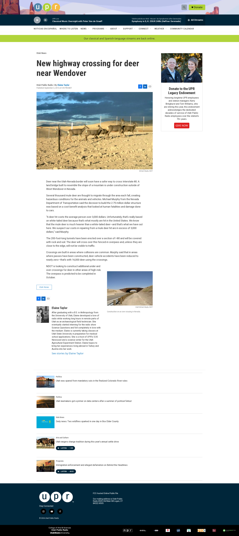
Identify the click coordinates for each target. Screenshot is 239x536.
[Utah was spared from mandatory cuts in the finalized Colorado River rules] (45, 382)
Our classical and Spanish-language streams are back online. (119, 38)
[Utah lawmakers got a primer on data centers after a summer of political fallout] (45, 402)
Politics (59, 377)
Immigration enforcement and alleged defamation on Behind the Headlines (92, 465)
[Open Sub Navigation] (89, 29)
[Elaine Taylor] (43, 314)
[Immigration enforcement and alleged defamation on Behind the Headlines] (45, 466)
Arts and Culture (62, 438)
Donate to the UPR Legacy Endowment (181, 91)
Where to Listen (69, 29)
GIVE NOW (182, 125)
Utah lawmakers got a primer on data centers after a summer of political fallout (94, 401)
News (84, 29)
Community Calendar (182, 29)
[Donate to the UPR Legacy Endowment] (181, 68)
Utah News (41, 53)
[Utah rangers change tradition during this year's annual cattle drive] (45, 443)
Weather (159, 29)
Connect (144, 29)
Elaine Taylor (63, 85)
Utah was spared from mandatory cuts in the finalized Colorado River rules (91, 380)
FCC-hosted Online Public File (105, 493)
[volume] (45, 20)
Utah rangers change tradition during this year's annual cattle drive (87, 441)
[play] (37, 20)
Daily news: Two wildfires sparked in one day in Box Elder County (87, 421)
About (113, 29)
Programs (98, 29)
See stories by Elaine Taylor (68, 353)
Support (128, 29)
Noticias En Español (45, 29)
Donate (198, 7)
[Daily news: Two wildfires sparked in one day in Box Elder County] (45, 422)
